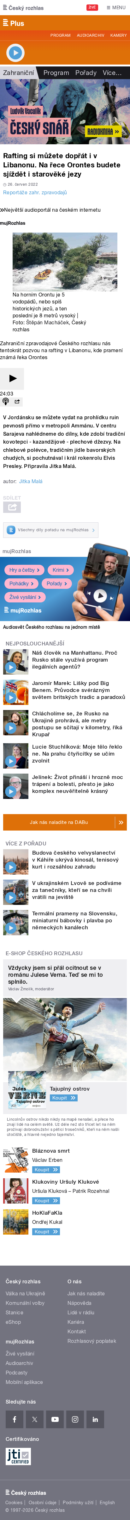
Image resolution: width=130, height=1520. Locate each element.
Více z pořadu (26, 844)
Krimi (58, 570)
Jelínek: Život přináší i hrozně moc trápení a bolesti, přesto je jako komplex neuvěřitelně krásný (77, 784)
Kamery (118, 35)
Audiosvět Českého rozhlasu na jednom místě (51, 627)
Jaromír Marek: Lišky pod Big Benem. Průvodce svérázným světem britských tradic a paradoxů (78, 690)
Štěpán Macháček (47, 323)
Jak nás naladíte (86, 1294)
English (107, 1502)
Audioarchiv (90, 35)
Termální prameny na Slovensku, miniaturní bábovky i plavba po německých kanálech (74, 920)
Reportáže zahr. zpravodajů (35, 193)
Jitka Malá (31, 481)
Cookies (13, 1502)
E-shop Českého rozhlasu (44, 953)
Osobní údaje (43, 1502)
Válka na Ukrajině (25, 1294)
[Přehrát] (12, 379)
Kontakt (77, 1332)
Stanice (14, 1313)
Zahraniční (18, 73)
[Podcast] (5, 402)
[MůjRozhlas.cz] (12, 224)
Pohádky (19, 584)
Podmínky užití (78, 1502)
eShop (13, 1322)
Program (60, 35)
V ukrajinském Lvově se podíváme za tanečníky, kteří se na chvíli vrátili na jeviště (77, 890)
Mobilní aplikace (24, 1382)
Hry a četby (22, 570)
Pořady (86, 73)
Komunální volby (25, 1303)
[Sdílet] (17, 402)
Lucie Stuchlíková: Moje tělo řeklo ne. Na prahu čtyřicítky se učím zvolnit (77, 754)
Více (112, 73)
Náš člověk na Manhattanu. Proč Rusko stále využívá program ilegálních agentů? (74, 660)
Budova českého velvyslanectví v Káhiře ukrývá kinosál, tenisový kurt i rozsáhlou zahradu (75, 860)
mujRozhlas (17, 551)
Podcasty (17, 1373)
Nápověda (80, 1303)
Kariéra (76, 1322)
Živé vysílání (22, 597)
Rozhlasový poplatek (92, 1341)
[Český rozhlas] (23, 7)
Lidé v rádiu (81, 1313)
